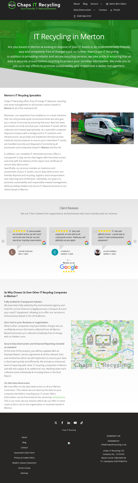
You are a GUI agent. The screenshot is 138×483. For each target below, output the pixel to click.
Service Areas (24, 468)
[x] (55, 422)
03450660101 (114, 441)
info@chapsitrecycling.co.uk (113, 444)
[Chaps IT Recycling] (39, 8)
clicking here (58, 397)
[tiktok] (81, 422)
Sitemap (24, 473)
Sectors (94, 3)
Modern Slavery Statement (24, 463)
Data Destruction (82, 9)
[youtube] (75, 422)
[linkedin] (68, 422)
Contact (103, 9)
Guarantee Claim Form (24, 452)
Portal (116, 9)
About (77, 3)
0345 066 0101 (83, 16)
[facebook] (62, 422)
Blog (85, 3)
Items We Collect (117, 3)
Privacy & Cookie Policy (24, 457)
